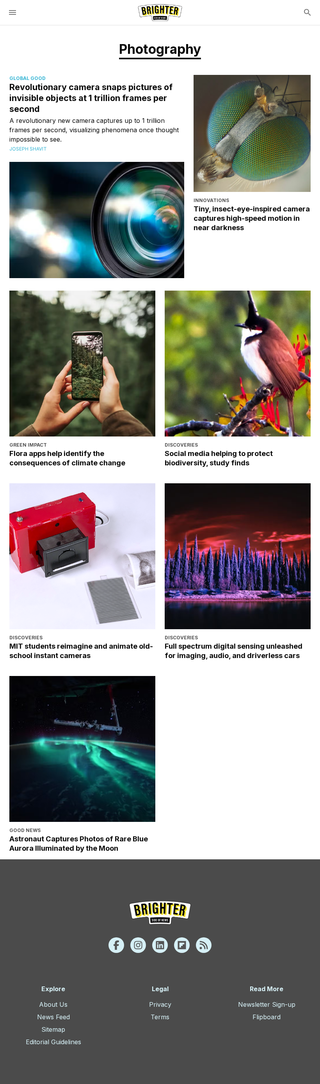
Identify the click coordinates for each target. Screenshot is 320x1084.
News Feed (53, 1017)
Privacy (160, 1004)
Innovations (211, 200)
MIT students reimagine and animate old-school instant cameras (81, 651)
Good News (25, 830)
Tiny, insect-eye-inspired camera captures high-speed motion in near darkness (252, 218)
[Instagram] (138, 945)
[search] (307, 12)
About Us (53, 1004)
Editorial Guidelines (53, 1042)
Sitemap (53, 1029)
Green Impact (28, 445)
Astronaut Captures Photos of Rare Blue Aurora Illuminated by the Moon (78, 843)
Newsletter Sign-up (266, 1004)
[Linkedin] (160, 945)
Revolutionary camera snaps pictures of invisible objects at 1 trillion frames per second (90, 98)
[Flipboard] (182, 945)
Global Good (27, 78)
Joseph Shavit (28, 149)
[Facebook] (116, 945)
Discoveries (181, 445)
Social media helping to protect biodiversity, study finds (219, 458)
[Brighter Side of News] (160, 12)
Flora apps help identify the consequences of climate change (67, 458)
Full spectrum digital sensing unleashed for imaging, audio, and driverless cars (233, 651)
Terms (160, 1017)
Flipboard (266, 1017)
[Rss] (204, 945)
